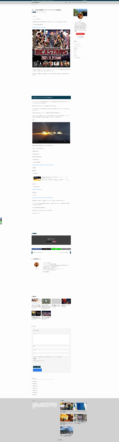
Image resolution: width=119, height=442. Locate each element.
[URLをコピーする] (66, 249)
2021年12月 (35, 390)
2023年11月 (35, 381)
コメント (35, 333)
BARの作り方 (76, 48)
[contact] (85, 0)
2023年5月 (35, 383)
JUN (36, 268)
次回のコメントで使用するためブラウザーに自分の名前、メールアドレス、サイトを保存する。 (48, 356)
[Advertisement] (51, 85)
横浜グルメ (54, 406)
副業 (51, 406)
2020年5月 (35, 394)
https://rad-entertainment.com (37, 189)
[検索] (86, 0)
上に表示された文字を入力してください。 (39, 360)
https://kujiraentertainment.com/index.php (39, 27)
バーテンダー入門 (76, 44)
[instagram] (83, 0)
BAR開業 (39, 403)
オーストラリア (51, 403)
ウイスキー (46, 403)
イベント (42, 403)
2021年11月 (35, 392)
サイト (34, 353)
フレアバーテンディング (77, 46)
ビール (39, 406)
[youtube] (84, 0)
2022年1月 (35, 388)
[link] (43, 271)
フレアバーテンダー (44, 406)
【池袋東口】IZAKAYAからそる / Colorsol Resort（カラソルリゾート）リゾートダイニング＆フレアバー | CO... (55, 178)
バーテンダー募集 (76, 57)
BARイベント (34, 233)
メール (34, 349)
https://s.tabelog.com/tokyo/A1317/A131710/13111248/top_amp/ (42, 197)
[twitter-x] (82, 0)
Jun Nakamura (35, 2)
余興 (48, 406)
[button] (36, 249)
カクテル (55, 403)
